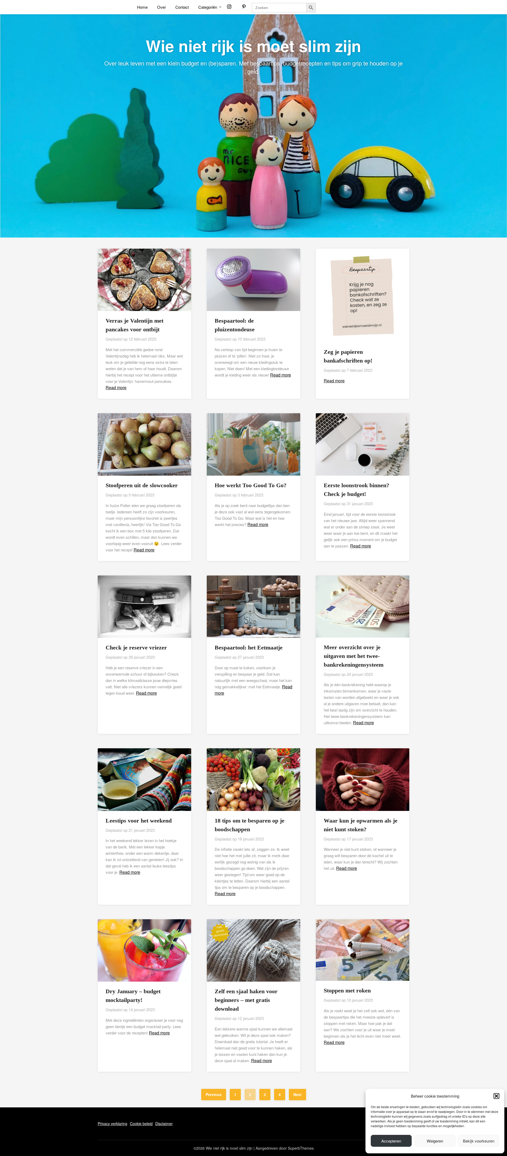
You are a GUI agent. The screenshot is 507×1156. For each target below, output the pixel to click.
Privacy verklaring (112, 1123)
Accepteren (391, 1141)
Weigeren (435, 1141)
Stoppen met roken (347, 990)
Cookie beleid (141, 1123)
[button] (496, 1096)
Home (142, 7)
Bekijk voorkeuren (478, 1141)
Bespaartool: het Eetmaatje (249, 647)
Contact (182, 7)
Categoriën (207, 7)
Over (161, 7)
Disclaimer (164, 1123)
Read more (116, 387)
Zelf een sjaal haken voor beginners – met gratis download (246, 1000)
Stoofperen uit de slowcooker (142, 485)
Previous (214, 1094)
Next (297, 1094)
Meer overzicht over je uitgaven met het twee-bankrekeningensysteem (353, 656)
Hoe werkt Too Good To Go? (251, 485)
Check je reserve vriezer (136, 647)
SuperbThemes (301, 1148)
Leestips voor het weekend (139, 820)
